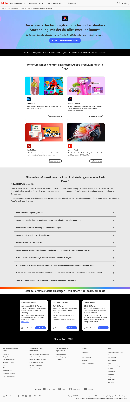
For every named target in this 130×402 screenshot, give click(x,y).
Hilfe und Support (72, 3)
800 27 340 (72, 339)
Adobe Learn (85, 360)
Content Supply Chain (34, 357)
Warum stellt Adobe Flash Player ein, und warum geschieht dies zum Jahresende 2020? (49, 220)
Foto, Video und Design (16, 3)
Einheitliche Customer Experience (37, 359)
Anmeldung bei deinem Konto (115, 352)
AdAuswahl (124, 398)
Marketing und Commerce (54, 3)
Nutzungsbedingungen (108, 396)
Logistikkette (111, 371)
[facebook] (19, 396)
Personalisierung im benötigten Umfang (39, 354)
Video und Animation (8, 362)
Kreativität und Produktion (36, 362)
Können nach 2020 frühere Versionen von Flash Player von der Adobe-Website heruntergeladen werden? (56, 265)
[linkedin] (30, 396)
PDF (4, 365)
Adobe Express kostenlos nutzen (65, 40)
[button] (116, 3)
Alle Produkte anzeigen (9, 376)
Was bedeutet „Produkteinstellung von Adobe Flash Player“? (39, 228)
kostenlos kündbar (93, 310)
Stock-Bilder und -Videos (9, 373)
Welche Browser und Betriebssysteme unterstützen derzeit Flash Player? (44, 258)
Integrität (110, 377)
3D (4, 368)
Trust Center (111, 374)
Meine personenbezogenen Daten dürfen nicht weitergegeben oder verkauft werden (97, 398)
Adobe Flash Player (25, 8)
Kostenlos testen (96, 117)
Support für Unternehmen (88, 363)
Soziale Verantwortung (114, 366)
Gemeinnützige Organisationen (63, 357)
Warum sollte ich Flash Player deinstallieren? (33, 235)
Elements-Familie (7, 370)
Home (2, 8)
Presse (110, 363)
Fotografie (5, 357)
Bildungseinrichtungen (61, 354)
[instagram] (23, 396)
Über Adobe (111, 355)
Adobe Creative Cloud (12, 8)
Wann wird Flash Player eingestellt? (29, 213)
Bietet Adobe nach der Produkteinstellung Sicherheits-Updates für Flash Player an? (47, 280)
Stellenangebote (112, 357)
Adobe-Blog (111, 382)
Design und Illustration (9, 359)
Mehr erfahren (100, 52)
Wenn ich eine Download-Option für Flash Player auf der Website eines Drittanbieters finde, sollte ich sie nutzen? (59, 273)
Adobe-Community (86, 357)
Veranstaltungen (112, 360)
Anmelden (124, 3)
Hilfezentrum (85, 352)
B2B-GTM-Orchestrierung (35, 365)
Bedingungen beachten (59, 319)
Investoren (110, 368)
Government (59, 359)
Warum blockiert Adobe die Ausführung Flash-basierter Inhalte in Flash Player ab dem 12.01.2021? (53, 250)
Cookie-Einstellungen (120, 396)
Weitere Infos (38, 108)
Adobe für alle (111, 379)
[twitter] (26, 396)
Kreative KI (6, 354)
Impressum (91, 396)
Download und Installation (88, 355)
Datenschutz (98, 396)
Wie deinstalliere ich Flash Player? (29, 243)
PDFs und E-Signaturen (35, 3)
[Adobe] (4, 3)
